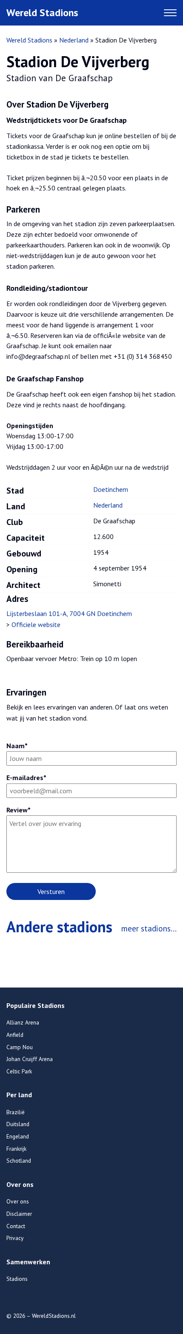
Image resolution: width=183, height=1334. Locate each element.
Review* (18, 810)
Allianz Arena (22, 1022)
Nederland (74, 40)
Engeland (17, 1136)
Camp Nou (19, 1047)
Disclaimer (19, 1214)
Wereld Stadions (42, 12)
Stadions (17, 1279)
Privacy (14, 1238)
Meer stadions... (149, 928)
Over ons (17, 1201)
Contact (15, 1226)
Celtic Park (19, 1071)
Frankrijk (16, 1148)
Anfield (14, 1035)
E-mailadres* (26, 777)
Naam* (17, 745)
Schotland (18, 1160)
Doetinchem (110, 489)
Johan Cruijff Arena (29, 1059)
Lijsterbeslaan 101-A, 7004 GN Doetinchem (69, 613)
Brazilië (15, 1112)
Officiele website (35, 624)
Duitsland (17, 1124)
